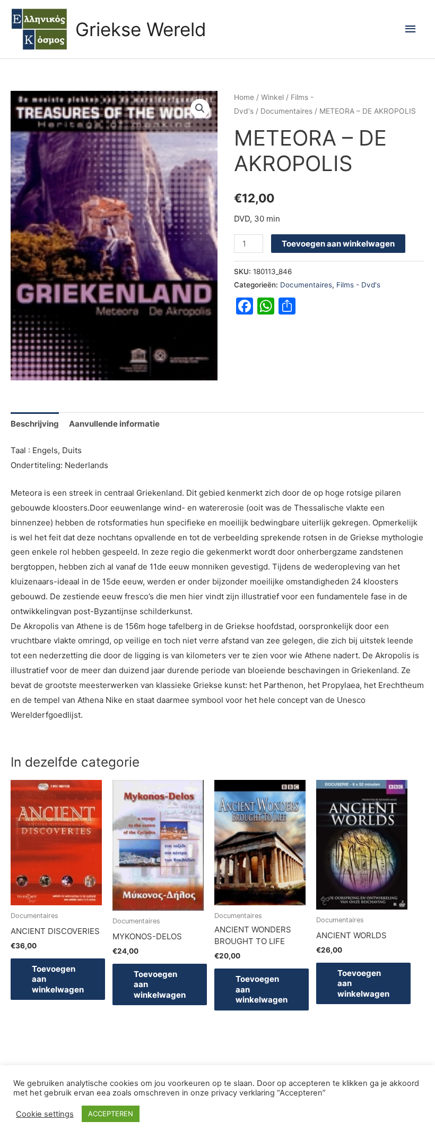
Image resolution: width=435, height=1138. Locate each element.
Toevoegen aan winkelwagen (338, 244)
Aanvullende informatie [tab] (114, 424)
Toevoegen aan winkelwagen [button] (58, 979)
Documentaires (286, 111)
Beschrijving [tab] (35, 424)
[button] (200, 108)
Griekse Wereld (140, 29)
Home (244, 97)
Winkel (272, 97)
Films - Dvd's (358, 285)
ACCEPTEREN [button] (110, 1113)
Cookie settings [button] (45, 1114)
